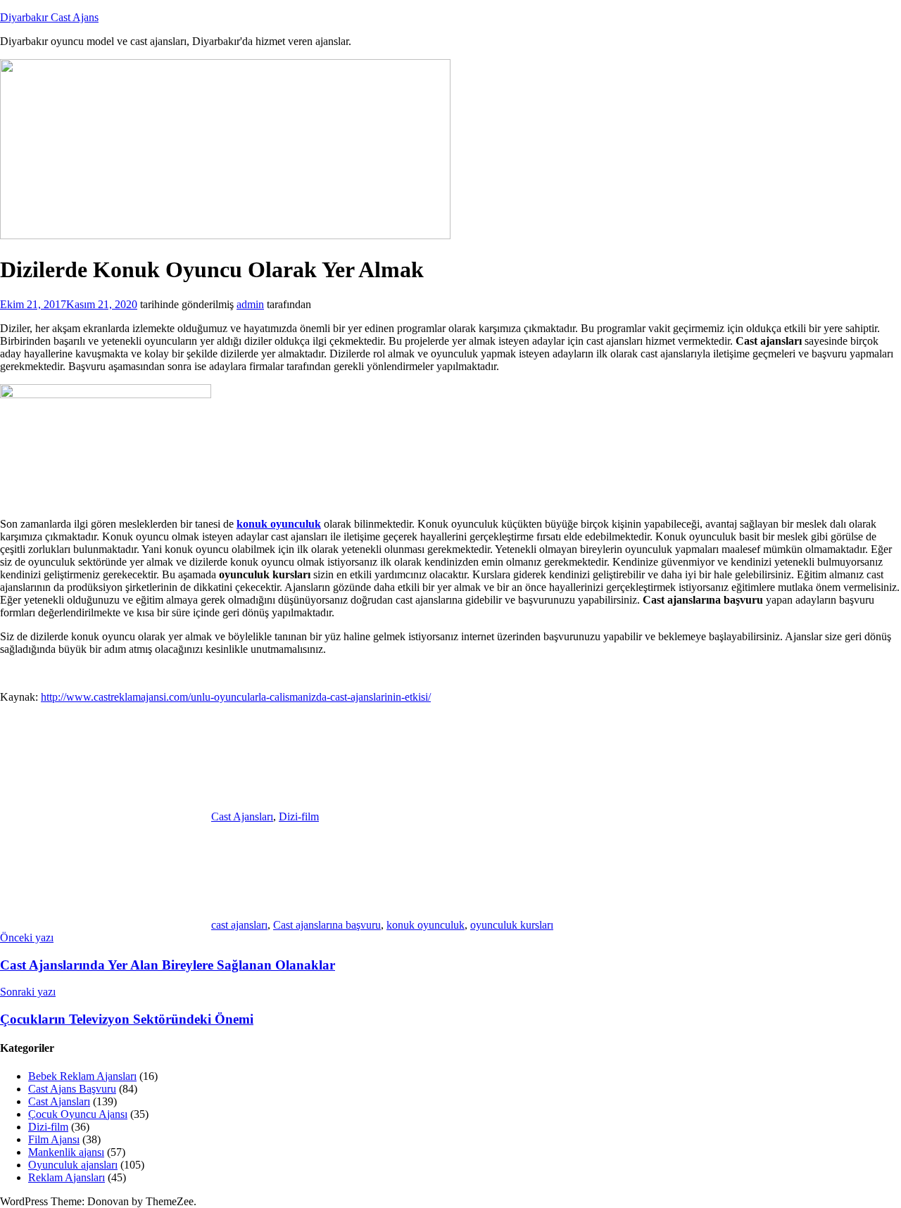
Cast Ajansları (242, 816)
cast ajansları (239, 925)
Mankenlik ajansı (66, 1152)
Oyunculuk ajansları (73, 1165)
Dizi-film (299, 816)
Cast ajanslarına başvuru (327, 925)
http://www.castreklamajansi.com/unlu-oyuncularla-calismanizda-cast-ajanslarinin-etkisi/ (236, 697)
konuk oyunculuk (425, 925)
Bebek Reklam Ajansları (82, 1076)
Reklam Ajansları (66, 1177)
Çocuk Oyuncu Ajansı (77, 1114)
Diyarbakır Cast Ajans (49, 17)
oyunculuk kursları (511, 925)
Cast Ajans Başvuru (72, 1089)
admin (250, 304)
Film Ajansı (54, 1139)
